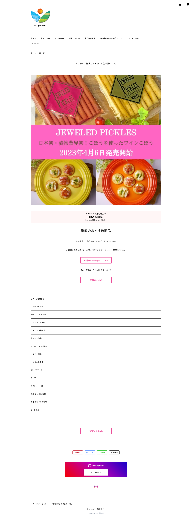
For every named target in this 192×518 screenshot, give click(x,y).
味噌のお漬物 (36, 354)
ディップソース (37, 370)
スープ (33, 378)
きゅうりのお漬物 (38, 322)
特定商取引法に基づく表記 (62, 504)
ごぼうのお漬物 (37, 306)
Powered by (93, 513)
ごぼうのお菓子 (37, 362)
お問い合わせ (74, 38)
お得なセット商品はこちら (96, 260)
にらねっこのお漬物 (39, 346)
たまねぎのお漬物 (38, 330)
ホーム (33, 38)
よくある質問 (90, 38)
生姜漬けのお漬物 (38, 394)
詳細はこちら (96, 280)
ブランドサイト (96, 431)
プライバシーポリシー (40, 504)
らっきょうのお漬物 (38, 314)
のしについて (134, 38)
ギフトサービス (37, 386)
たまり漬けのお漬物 (39, 402)
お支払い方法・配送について (112, 38)
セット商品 (59, 38)
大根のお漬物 (36, 338)
